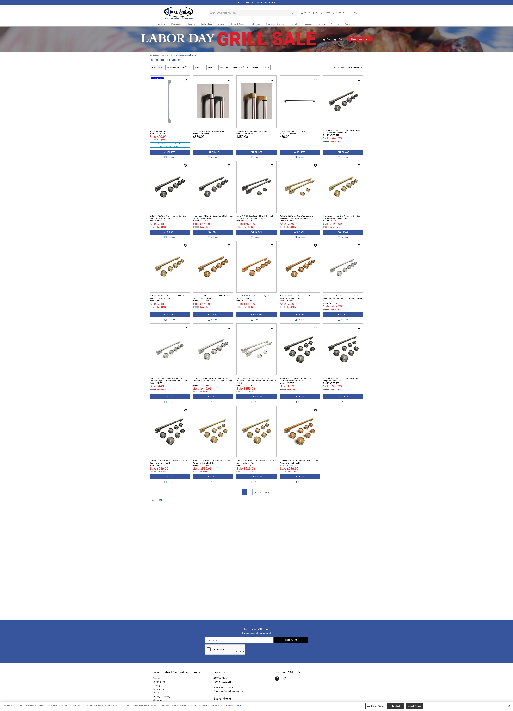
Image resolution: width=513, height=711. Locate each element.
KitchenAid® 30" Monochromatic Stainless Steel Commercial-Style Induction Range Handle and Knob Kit (212, 380)
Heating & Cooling (238, 23)
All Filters (158, 67)
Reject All (396, 706)
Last (267, 492)
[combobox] (178, 67)
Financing (308, 23)
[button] (302, 13)
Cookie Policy (235, 705)
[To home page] (179, 12)
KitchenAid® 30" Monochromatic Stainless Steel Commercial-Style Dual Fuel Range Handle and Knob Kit (342, 298)
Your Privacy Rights (375, 706)
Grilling (221, 23)
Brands (295, 23)
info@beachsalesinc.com (232, 691)
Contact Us (350, 23)
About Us (335, 23)
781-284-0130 (227, 687)
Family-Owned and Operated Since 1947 (256, 2)
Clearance (256, 23)
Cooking (161, 23)
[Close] (509, 706)
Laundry (191, 23)
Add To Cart (169, 152)
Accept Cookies (414, 706)
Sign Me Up (291, 640)
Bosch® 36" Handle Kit (158, 131)
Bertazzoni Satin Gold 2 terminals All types (251, 131)
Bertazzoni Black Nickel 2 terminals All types (209, 131)
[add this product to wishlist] (185, 80)
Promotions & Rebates (275, 23)
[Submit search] (292, 13)
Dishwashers (206, 23)
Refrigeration (176, 23)
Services (321, 23)
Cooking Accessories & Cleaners (183, 55)
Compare (171, 157)
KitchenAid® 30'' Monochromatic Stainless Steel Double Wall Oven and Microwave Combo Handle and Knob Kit (256, 380)
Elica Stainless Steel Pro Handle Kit (293, 131)
